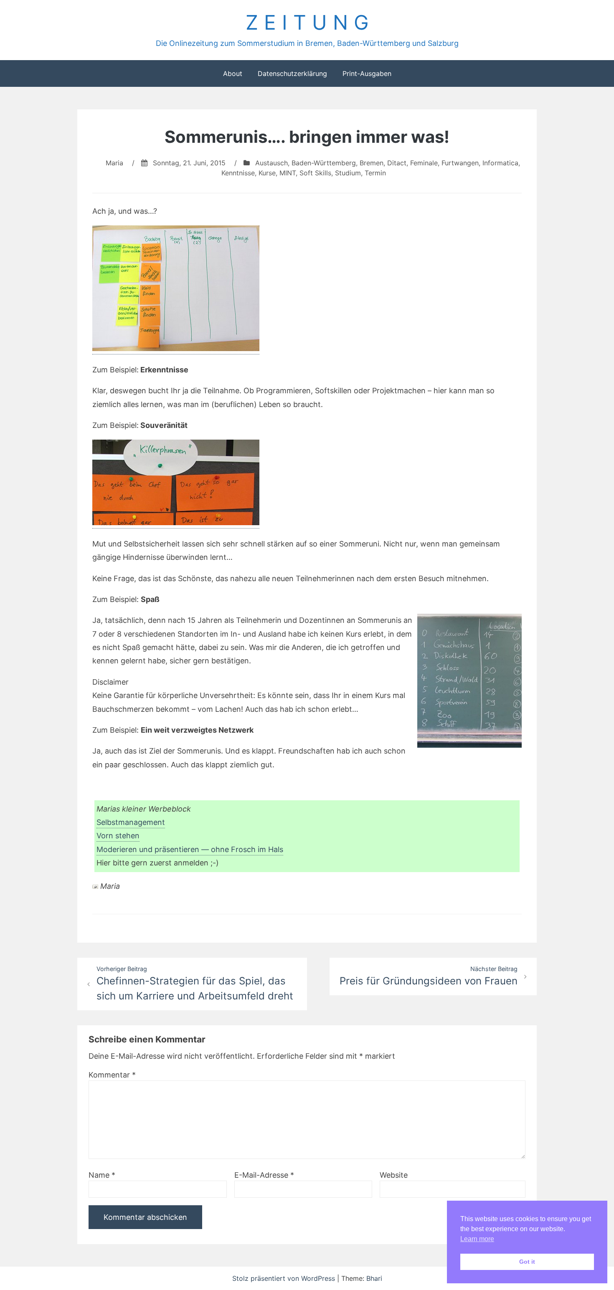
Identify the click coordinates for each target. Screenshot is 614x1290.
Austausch (271, 163)
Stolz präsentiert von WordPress (284, 1278)
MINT (287, 173)
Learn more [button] (477, 1238)
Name (102, 1175)
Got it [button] (527, 1261)
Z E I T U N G (307, 22)
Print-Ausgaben (367, 73)
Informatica (500, 163)
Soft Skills (315, 173)
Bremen (371, 163)
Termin (375, 173)
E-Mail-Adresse (264, 1175)
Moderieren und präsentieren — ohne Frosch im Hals (189, 849)
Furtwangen (460, 163)
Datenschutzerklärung (292, 73)
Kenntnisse (238, 173)
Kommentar (112, 1074)
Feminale (424, 163)
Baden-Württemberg (324, 163)
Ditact (396, 163)
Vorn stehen (118, 835)
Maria (114, 163)
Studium (348, 173)
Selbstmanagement (130, 822)
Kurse (267, 173)
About (232, 73)
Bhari (374, 1278)
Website (394, 1175)
